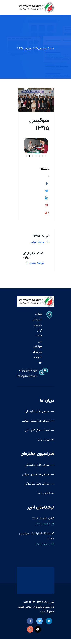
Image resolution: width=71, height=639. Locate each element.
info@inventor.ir (27, 376)
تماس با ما (44, 440)
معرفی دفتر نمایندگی (37, 411)
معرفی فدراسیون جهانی (36, 421)
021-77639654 (28, 371)
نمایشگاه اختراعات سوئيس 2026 (36, 536)
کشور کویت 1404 (43, 518)
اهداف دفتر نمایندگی (37, 430)
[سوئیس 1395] (46, 183)
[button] (28, 145)
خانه (51, 48)
